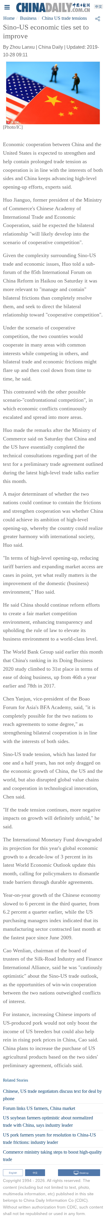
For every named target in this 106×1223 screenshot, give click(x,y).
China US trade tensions (64, 18)
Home (9, 18)
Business (28, 18)
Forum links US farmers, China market (39, 1108)
